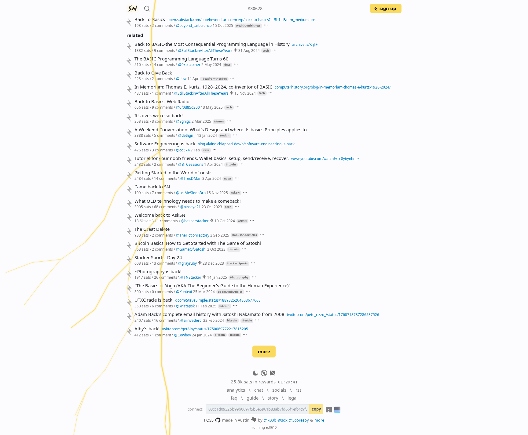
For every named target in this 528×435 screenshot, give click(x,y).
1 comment (161, 93)
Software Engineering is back (164, 143)
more (264, 351)
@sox (282, 420)
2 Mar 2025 (201, 121)
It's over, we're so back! (158, 115)
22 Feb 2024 (213, 320)
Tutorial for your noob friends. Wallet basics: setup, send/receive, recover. (211, 158)
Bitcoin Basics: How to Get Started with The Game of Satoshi (197, 243)
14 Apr (193, 78)
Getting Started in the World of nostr (172, 172)
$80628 (255, 8)
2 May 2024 (211, 64)
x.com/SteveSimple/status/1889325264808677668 (218, 300)
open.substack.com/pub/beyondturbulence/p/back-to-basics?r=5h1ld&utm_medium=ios (241, 19)
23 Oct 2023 (212, 206)
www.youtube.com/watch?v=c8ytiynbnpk (325, 158)
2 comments (162, 25)
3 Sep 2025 (219, 235)
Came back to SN (152, 186)
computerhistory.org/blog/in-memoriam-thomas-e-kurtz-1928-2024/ (333, 87)
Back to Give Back (153, 72)
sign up (388, 8)
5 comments (164, 135)
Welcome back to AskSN (159, 215)
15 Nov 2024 (245, 93)
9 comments (164, 50)
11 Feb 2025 (206, 305)
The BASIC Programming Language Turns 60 (181, 58)
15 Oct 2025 (223, 25)
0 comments (162, 291)
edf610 (271, 427)
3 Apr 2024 (211, 178)
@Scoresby (299, 420)
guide (252, 398)
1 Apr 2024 (213, 164)
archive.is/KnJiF (304, 44)
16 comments (165, 320)
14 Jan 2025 (217, 277)
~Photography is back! (158, 271)
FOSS (209, 420)
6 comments (162, 305)
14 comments (163, 64)
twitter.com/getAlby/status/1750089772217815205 (205, 328)
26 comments (165, 277)
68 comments (165, 206)
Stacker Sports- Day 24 (158, 257)
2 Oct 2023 (216, 249)
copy (316, 409)
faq (234, 398)
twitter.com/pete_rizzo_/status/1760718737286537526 (333, 314)
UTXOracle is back (153, 300)
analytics (236, 390)
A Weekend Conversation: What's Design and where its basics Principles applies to (220, 129)
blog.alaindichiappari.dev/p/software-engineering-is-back (246, 143)
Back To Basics (149, 19)
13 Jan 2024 (207, 135)
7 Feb (195, 149)
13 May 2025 (212, 107)
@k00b (270, 420)
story (273, 398)
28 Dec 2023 (213, 263)
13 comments (163, 263)
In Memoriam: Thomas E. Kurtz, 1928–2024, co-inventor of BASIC (203, 86)
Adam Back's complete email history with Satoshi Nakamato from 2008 (209, 314)
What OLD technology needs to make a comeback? (187, 201)
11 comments (166, 220)
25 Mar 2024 (204, 291)
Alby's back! (147, 328)
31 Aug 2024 (249, 50)
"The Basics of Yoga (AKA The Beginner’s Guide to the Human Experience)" (212, 285)
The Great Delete (152, 229)
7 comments (162, 192)
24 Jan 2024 (202, 334)
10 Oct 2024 (225, 220)
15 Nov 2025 (217, 192)
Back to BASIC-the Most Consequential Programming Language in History (212, 44)
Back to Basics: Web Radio (161, 101)
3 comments (162, 121)
